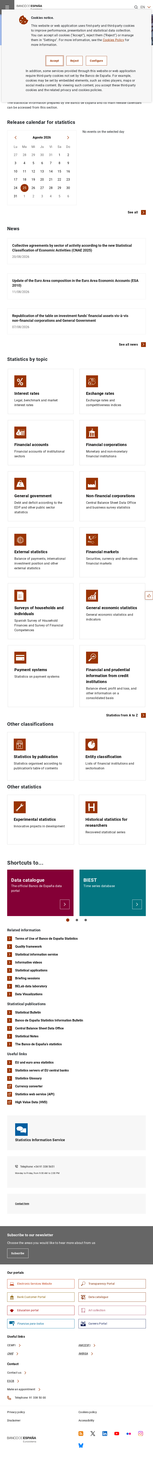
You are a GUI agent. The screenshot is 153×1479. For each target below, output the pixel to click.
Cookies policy (87, 1412)
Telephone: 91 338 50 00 (30, 1397)
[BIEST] (137, 904)
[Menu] (7, 7)
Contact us (14, 1372)
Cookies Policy (113, 40)
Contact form (22, 1203)
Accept (54, 60)
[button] (67, 920)
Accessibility (86, 1420)
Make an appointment (21, 1389)
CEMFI (11, 1345)
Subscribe (18, 1253)
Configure (96, 60)
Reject (74, 60)
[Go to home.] (29, 7)
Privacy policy (16, 1412)
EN (142, 7)
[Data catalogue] (65, 904)
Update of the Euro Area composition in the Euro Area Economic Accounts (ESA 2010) (75, 286)
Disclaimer (14, 1420)
